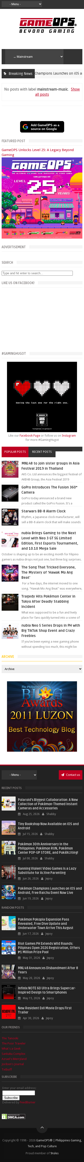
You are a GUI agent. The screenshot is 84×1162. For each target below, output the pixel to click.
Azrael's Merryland (14, 1059)
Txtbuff (7, 1069)
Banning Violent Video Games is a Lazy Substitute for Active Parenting (47, 871)
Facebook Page (30, 435)
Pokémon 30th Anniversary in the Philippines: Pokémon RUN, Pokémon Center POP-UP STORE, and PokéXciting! (48, 848)
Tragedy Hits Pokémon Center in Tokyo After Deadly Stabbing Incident (48, 601)
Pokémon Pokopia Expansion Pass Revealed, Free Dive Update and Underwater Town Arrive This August (45, 924)
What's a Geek (11, 1048)
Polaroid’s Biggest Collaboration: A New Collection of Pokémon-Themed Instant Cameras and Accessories (48, 804)
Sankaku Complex (13, 1053)
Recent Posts (42, 451)
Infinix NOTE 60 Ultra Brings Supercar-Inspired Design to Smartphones (47, 990)
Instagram (69, 435)
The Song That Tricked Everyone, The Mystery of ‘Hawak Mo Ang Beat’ (48, 572)
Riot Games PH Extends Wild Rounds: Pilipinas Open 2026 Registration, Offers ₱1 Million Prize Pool (49, 948)
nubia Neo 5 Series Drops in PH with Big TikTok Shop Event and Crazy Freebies (50, 630)
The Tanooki (10, 1038)
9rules (54, 1153)
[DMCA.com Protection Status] (13, 1118)
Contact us (72, 775)
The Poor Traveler (14, 1043)
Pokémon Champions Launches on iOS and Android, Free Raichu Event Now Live (50, 891)
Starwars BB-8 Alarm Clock (43, 511)
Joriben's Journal (13, 1064)
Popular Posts (15, 451)
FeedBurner (27, 1102)
